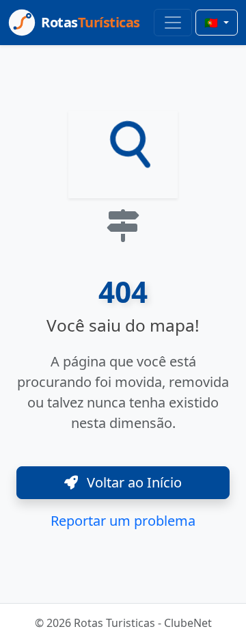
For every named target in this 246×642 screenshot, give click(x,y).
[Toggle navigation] (173, 22)
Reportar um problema (123, 520)
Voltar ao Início (132, 482)
